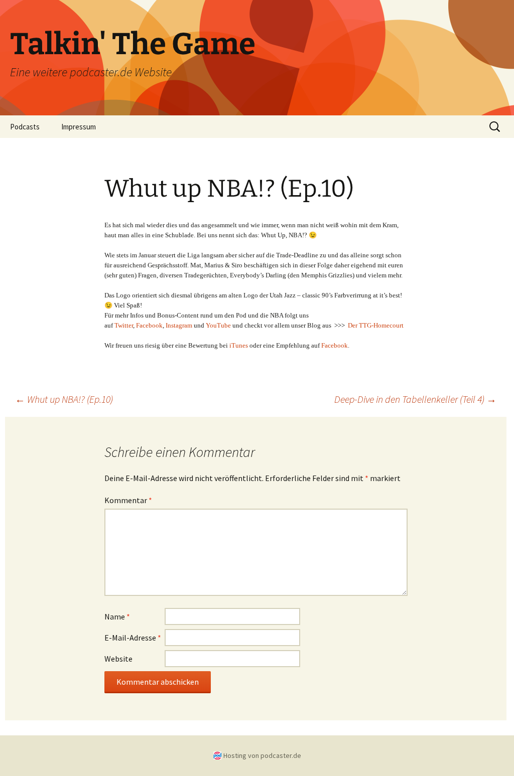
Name (117, 616)
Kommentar (128, 500)
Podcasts (25, 126)
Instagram (179, 325)
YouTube (218, 325)
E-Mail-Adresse (132, 638)
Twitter (123, 325)
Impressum (78, 126)
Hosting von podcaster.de (262, 755)
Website (118, 659)
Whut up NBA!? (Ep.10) (64, 399)
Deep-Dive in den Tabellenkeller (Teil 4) (415, 399)
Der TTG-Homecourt (376, 325)
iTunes (238, 345)
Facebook (149, 325)
